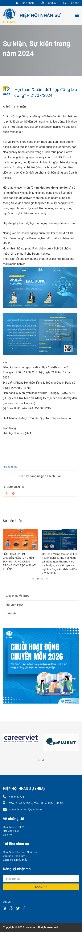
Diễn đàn (73, 2)
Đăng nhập (27, 2)
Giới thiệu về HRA (17, 595)
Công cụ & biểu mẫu (15, 859)
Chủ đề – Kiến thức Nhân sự (20, 852)
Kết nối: (7, 902)
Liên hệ (11, 613)
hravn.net (30, 927)
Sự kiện (14, 44)
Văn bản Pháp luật (14, 855)
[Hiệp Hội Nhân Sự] (32, 15)
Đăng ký (51, 2)
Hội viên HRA (14, 604)
